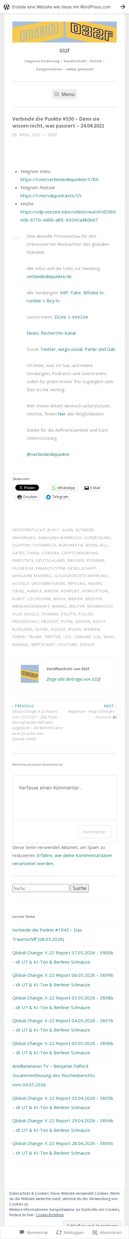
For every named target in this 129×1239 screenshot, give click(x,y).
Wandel (20, 644)
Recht (99, 621)
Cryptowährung (80, 553)
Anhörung (24, 537)
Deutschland (50, 560)
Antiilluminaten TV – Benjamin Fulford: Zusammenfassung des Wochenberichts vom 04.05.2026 (53, 1075)
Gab (111, 349)
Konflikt (70, 591)
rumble (34, 301)
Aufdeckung (97, 537)
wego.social (70, 349)
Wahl (109, 636)
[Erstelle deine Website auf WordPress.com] (64, 6)
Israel (18, 591)
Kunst (18, 598)
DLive (60, 317)
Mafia (59, 598)
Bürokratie (71, 545)
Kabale (34, 591)
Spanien (91, 629)
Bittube (91, 292)
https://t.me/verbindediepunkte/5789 (59, 179)
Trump (35, 636)
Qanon (83, 621)
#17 (56, 530)
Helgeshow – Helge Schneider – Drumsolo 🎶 (92, 711)
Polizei (86, 614)
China (33, 553)
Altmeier (85, 530)
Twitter (48, 349)
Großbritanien (48, 583)
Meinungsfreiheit (31, 606)
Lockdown (39, 598)
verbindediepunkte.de (49, 276)
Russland (22, 629)
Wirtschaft (43, 644)
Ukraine (82, 636)
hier (62, 414)
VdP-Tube (70, 292)
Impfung (77, 583)
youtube (67, 644)
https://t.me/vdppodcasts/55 (50, 195)
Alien (67, 530)
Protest (49, 621)
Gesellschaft (82, 568)
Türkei (19, 636)
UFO (67, 636)
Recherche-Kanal (58, 333)
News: (34, 333)
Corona (50, 553)
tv (102, 292)
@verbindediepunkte (48, 454)
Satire (41, 629)
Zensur (87, 644)
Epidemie (95, 560)
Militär (77, 606)
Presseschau (25, 621)
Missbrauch (100, 606)
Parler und (95, 349)
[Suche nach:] (41, 888)
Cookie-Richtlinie (50, 1214)
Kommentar (94, 831)
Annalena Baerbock (60, 537)
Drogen (76, 560)
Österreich (44, 545)
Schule (57, 629)
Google (20, 583)
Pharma (50, 614)
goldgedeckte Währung (81, 575)
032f (64, 50)
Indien (95, 583)
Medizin (94, 598)
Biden (92, 545)
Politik (68, 614)
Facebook (23, 568)
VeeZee (80, 317)
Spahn (74, 629)
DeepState (23, 560)
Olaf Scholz (26, 614)
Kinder (51, 591)
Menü (67, 94)
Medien (75, 598)
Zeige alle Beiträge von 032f (73, 679)
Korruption (95, 591)
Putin (67, 621)
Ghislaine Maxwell (32, 575)
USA (97, 636)
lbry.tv (53, 301)
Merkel (59, 606)
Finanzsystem (50, 568)
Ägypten (21, 545)
